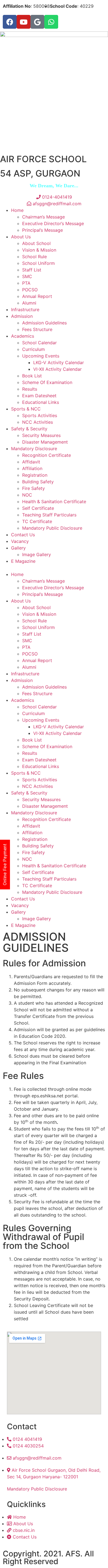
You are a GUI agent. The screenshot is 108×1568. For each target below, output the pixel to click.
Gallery (18, 548)
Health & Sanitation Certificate (54, 501)
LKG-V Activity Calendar (58, 362)
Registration (34, 475)
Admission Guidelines (44, 323)
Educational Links (40, 402)
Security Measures (41, 435)
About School (36, 243)
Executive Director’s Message (53, 223)
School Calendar (39, 342)
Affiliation (32, 468)
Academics (22, 336)
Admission (22, 316)
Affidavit (31, 462)
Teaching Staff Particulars (49, 515)
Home (17, 210)
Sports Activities (39, 415)
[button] (54, 567)
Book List (32, 375)
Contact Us (23, 534)
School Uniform (38, 263)
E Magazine (23, 561)
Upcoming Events (40, 356)
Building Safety (38, 481)
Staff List (31, 270)
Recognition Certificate (46, 455)
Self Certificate (38, 508)
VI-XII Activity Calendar (57, 369)
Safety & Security (29, 428)
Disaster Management (45, 442)
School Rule (34, 256)
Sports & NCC (26, 409)
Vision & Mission (39, 250)
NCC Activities (37, 422)
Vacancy (20, 541)
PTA (26, 283)
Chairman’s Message (43, 217)
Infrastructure (25, 309)
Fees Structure (37, 329)
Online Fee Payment (4, 864)
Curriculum (33, 349)
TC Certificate (37, 521)
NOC (27, 495)
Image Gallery (36, 554)
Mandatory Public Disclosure (52, 528)
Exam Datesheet (39, 395)
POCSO (30, 289)
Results (29, 389)
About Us (21, 236)
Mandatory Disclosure (34, 448)
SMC (27, 276)
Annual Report (37, 296)
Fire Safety (33, 488)
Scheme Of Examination (47, 382)
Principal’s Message (42, 230)
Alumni (29, 303)
